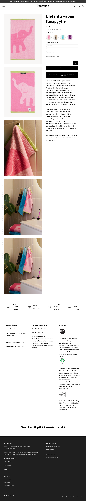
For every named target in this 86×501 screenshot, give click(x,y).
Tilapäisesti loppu (60, 63)
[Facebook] (62, 496)
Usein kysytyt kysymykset (53, 446)
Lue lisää (61, 356)
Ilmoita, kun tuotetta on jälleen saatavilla (61, 75)
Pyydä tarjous (61, 68)
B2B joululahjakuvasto (52, 457)
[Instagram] (69, 496)
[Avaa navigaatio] (4, 6)
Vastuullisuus (7, 480)
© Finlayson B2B (9, 495)
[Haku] (7, 6)
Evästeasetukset (50, 455)
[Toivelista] (79, 6)
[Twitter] (66, 496)
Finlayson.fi (7, 482)
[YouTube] (77, 496)
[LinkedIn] (81, 496)
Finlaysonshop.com (9, 485)
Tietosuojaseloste (51, 452)
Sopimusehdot (50, 449)
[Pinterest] (73, 496)
